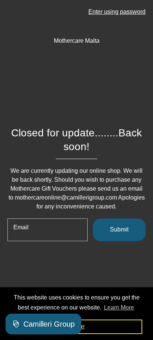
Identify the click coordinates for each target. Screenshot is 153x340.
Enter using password (117, 12)
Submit (119, 229)
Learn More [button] (119, 307)
